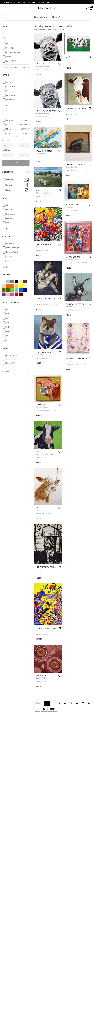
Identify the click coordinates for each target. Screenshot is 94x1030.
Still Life (9, 256)
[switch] (5, 67)
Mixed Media (10, 100)
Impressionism (11, 214)
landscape (10, 180)
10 (44, 708)
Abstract (9, 205)
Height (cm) (6, 150)
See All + (6, 106)
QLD (8, 327)
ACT (7, 318)
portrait (9, 185)
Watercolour (10, 95)
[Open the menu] (2, 8)
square (8, 190)
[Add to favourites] (60, 64)
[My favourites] (87, 8)
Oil (7, 91)
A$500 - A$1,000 (12, 57)
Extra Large (10, 120)
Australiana (10, 218)
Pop (7, 223)
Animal (8, 261)
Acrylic (8, 82)
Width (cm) (6, 140)
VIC (7, 309)
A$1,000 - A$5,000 (13, 52)
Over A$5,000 (11, 48)
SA (7, 336)
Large (8, 125)
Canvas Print (10, 86)
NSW (8, 314)
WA (7, 331)
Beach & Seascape (12, 248)
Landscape (10, 243)
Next (52, 708)
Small (8, 133)
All (7, 43)
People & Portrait (12, 252)
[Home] (47, 8)
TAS (7, 323)
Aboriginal (9, 209)
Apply (16, 163)
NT (7, 340)
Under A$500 (11, 61)
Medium (9, 129)
